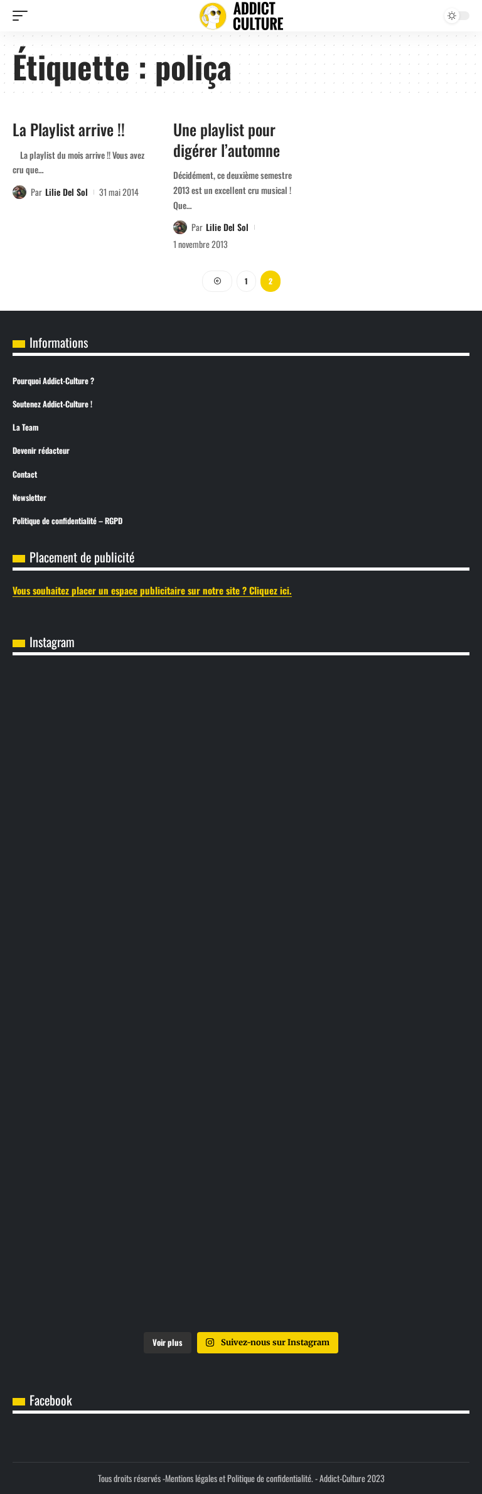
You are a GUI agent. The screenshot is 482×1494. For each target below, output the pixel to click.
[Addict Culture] (241, 16)
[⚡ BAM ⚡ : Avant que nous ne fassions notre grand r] (126, 739)
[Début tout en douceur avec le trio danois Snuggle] (355, 1128)
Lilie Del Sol (66, 191)
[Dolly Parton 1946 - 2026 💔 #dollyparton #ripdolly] (355, 739)
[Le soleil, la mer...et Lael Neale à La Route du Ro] (126, 1257)
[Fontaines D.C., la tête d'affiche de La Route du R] (355, 868)
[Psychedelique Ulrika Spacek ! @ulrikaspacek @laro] (355, 998)
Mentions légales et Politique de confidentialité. (239, 1478)
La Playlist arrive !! (69, 129)
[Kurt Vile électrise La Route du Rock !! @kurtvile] (126, 998)
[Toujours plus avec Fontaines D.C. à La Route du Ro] (126, 868)
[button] (23, 16)
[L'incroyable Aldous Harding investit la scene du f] (126, 1128)
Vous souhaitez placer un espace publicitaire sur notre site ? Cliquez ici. (152, 590)
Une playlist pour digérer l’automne (226, 139)
